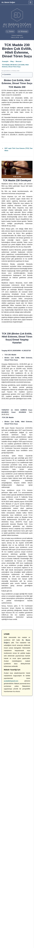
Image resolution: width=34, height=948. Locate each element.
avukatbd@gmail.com (11, 681)
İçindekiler (7, 74)
